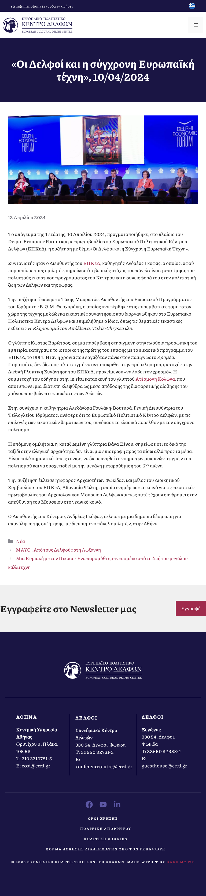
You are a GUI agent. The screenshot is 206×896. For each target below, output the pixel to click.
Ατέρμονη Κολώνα (155, 378)
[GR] (192, 7)
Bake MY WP (181, 862)
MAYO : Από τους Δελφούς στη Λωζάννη (58, 549)
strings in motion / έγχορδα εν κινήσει (42, 6)
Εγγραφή (191, 608)
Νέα (20, 541)
